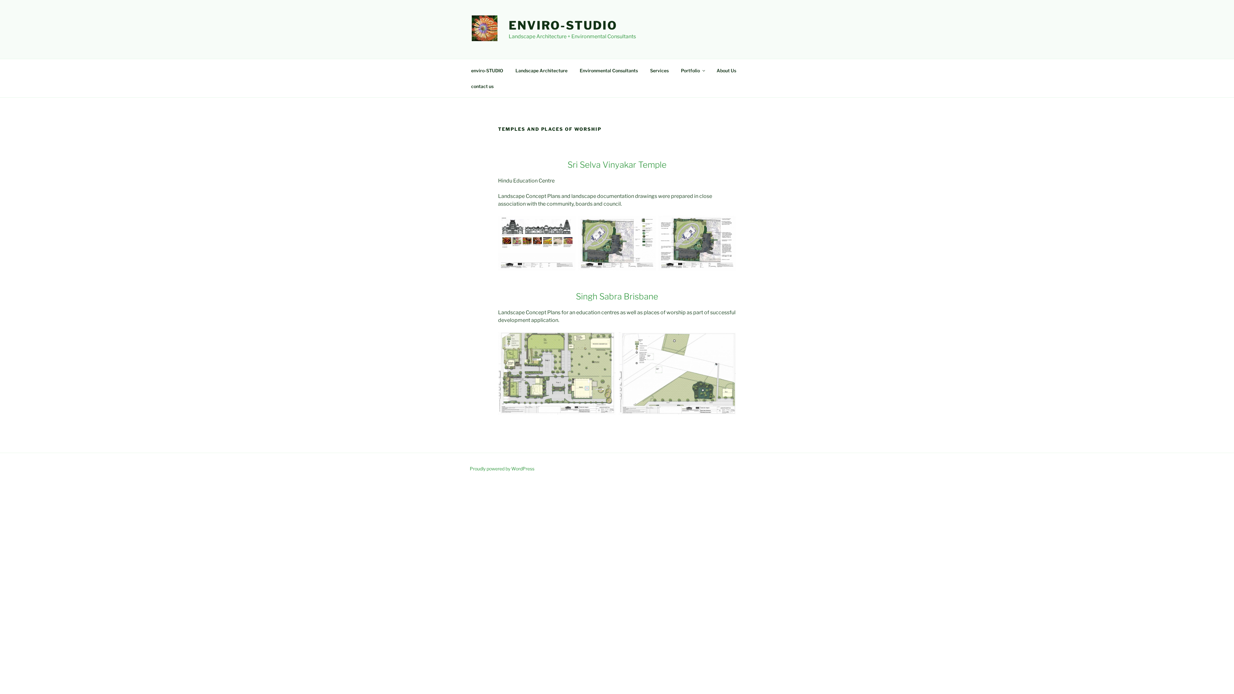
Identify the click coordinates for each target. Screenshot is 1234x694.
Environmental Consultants (609, 70)
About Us (726, 70)
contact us (482, 86)
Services (659, 70)
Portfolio (690, 70)
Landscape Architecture (541, 70)
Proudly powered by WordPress (502, 468)
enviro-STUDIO (563, 25)
